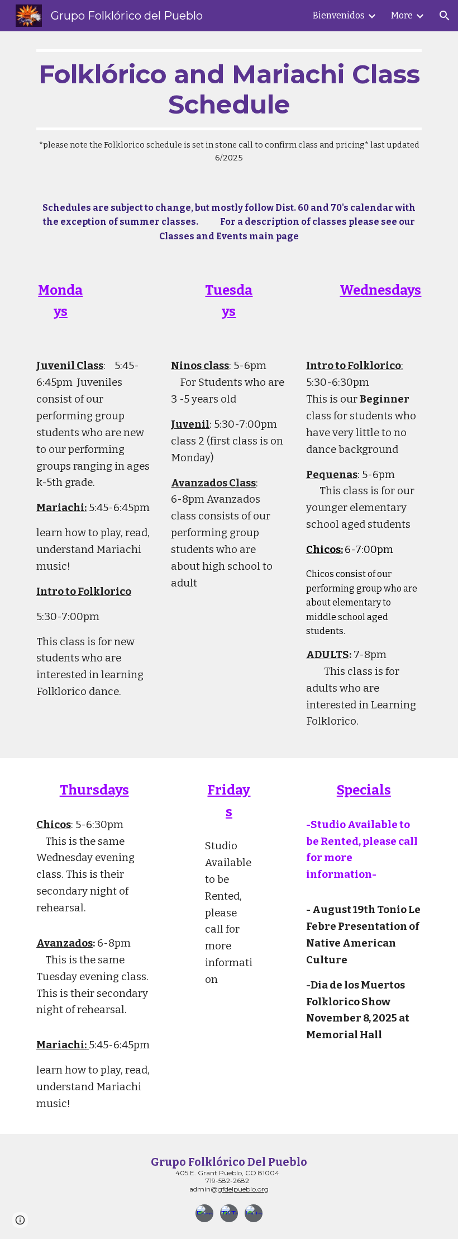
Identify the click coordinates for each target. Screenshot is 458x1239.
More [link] (402, 15)
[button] (444, 15)
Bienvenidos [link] (339, 15)
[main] (229, 107)
